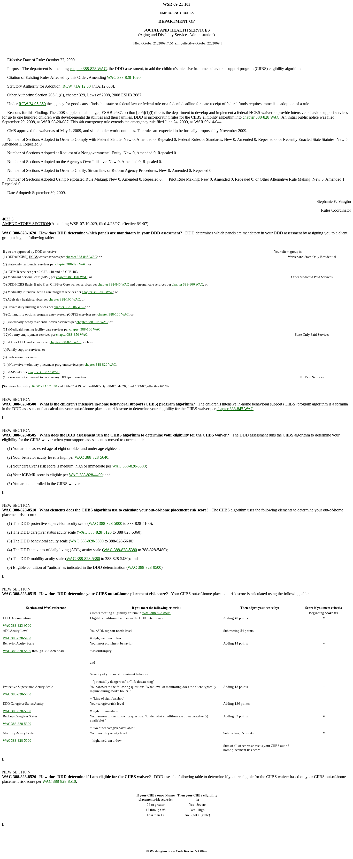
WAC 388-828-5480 (17, 638)
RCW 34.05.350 (32, 104)
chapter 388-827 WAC (43, 372)
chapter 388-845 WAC (81, 257)
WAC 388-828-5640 (91, 457)
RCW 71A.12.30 (77, 86)
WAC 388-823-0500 (144, 567)
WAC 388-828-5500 (87, 541)
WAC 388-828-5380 (120, 550)
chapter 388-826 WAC (100, 364)
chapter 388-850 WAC (71, 334)
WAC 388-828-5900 (17, 740)
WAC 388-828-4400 (86, 475)
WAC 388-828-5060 (17, 694)
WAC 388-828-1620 (124, 77)
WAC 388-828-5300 (129, 466)
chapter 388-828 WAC (88, 68)
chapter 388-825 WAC (71, 264)
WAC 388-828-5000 (105, 523)
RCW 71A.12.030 (44, 386)
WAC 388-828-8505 (156, 613)
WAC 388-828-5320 (17, 724)
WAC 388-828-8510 (59, 781)
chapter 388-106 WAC (71, 277)
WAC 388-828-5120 (95, 532)
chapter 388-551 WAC (97, 292)
